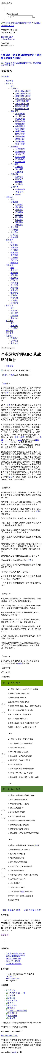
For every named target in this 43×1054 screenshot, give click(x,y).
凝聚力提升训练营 (23, 99)
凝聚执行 (14, 295)
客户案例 (9, 321)
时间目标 (14, 283)
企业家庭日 (20, 189)
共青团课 (14, 258)
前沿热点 (14, 300)
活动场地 (14, 227)
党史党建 (14, 255)
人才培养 (19, 184)
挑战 (22, 892)
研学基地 (14, 237)
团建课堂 (9, 265)
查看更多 (5, 935)
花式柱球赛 (20, 141)
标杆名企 (14, 311)
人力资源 (14, 285)
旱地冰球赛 (20, 136)
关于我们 (9, 336)
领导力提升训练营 (23, 96)
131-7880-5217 (7, 37)
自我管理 (19, 177)
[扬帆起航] (10, 998)
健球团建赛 (20, 131)
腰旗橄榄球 (20, 126)
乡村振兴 (14, 260)
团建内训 (14, 174)
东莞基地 (19, 215)
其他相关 (14, 303)
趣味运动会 (20, 114)
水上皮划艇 (20, 119)
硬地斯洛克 (20, 139)
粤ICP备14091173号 (9, 1036)
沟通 (37, 511)
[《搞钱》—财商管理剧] (16, 1011)
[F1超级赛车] (11, 1000)
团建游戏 (14, 247)
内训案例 (14, 328)
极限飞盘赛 (20, 129)
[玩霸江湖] (10, 990)
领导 (36, 845)
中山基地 (19, 220)
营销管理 (14, 298)
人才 (20, 440)
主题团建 (14, 147)
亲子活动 (14, 187)
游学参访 (9, 305)
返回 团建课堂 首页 (32, 910)
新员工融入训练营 (23, 91)
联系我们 (14, 338)
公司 (7, 393)
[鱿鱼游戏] (10, 1018)
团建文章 (9, 333)
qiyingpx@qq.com (8, 39)
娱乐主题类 (20, 157)
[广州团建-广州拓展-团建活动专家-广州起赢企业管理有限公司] (21, 24)
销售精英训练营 (22, 109)
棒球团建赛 (20, 124)
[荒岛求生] (10, 1008)
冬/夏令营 (19, 192)
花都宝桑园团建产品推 (15, 956)
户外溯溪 (19, 172)
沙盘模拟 (19, 182)
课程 (5, 383)
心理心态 (14, 280)
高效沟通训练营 (22, 104)
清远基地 (19, 212)
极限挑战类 (20, 152)
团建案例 (14, 326)
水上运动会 (20, 116)
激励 (16, 437)
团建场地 (9, 197)
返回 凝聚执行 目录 (11, 910)
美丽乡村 (14, 318)
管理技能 (14, 275)
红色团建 (14, 250)
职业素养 (14, 278)
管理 (12, 375)
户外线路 (14, 230)
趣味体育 (14, 111)
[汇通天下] (10, 1003)
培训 (9, 405)
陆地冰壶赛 (20, 134)
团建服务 (5, 76)
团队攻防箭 (20, 121)
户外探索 (14, 164)
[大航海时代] (11, 1013)
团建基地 (14, 202)
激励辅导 (14, 293)
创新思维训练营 (22, 101)
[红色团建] (10, 995)
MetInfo (14, 1052)
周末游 (18, 194)
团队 (10, 477)
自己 (7, 474)
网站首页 (9, 81)
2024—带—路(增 (13, 961)
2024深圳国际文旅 (13, 959)
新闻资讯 (9, 331)
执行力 (23, 437)
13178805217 (11, 976)
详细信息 (9, 366)
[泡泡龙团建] (11, 1016)
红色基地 (14, 316)
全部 (12, 86)
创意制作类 (20, 149)
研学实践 (14, 252)
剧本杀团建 (20, 162)
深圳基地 (19, 210)
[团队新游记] (11, 1005)
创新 (20, 663)
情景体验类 (20, 159)
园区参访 (14, 313)
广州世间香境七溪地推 (15, 953)
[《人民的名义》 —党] (15, 993)
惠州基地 (19, 217)
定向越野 (19, 169)
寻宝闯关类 (20, 154)
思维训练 (14, 288)
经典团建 (14, 88)
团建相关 (9, 240)
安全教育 (14, 263)
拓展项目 (14, 245)
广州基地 (19, 205)
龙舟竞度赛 (20, 144)
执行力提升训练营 (23, 94)
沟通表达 (14, 290)
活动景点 (14, 232)
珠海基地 (19, 222)
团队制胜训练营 (22, 106)
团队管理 (19, 179)
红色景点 (14, 235)
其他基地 (19, 225)
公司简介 (14, 341)
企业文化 (14, 270)
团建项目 (9, 83)
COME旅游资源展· (14, 964)
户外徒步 (19, 167)
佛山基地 (19, 207)
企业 (5, 375)
